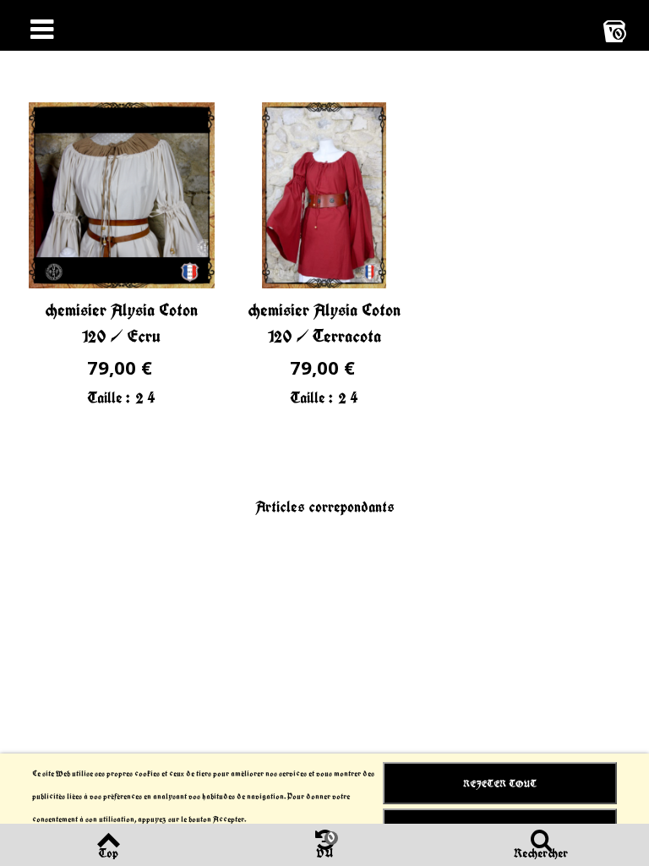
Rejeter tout (500, 783)
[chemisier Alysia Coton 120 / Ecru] (122, 195)
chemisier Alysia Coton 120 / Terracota (324, 323)
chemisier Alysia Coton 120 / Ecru (121, 323)
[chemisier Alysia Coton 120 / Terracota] (324, 195)
